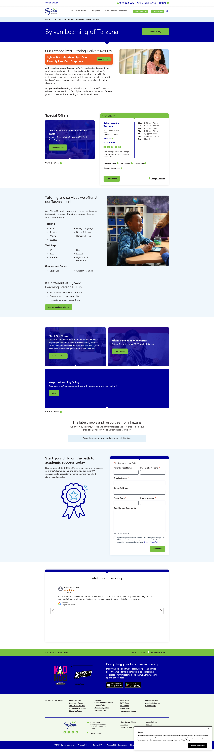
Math (52, 228)
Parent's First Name (124, 467)
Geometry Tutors (76, 703)
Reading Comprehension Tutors (104, 701)
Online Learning (151, 700)
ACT (52, 253)
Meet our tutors (58, 356)
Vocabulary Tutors (102, 708)
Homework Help (83, 236)
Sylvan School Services (130, 727)
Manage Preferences (198, 745)
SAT (52, 250)
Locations (56, 19)
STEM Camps (150, 706)
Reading (53, 232)
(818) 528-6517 (110, 142)
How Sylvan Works (128, 722)
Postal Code (120, 498)
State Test (54, 257)
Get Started (120, 351)
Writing (53, 236)
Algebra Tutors (75, 700)
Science (53, 239)
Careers (149, 725)
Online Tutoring (83, 232)
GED (78, 250)
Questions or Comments (125, 508)
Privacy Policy (185, 740)
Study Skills (55, 271)
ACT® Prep (124, 703)
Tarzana (88, 19)
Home (47, 19)
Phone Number (148, 498)
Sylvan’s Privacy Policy (151, 542)
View (54, 393)
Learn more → (103, 59)
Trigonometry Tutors (77, 708)
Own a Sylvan (51, 2)
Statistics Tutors (75, 711)
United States (67, 19)
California (79, 19)
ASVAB (79, 253)
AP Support (124, 706)
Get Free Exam (58, 147)
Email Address (121, 478)
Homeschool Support (128, 711)
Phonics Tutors (100, 705)
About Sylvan (151, 722)
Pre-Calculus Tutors (77, 706)
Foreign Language (84, 228)
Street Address (121, 488)
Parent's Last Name (150, 467)
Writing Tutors (100, 710)
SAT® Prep (124, 700)
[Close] (208, 728)
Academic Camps (84, 271)
